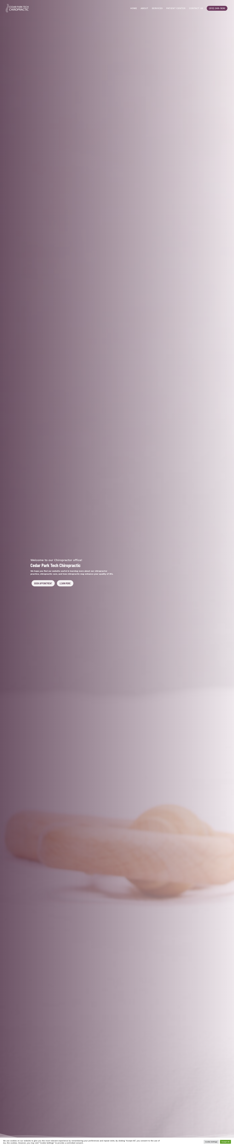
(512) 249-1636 (217, 8)
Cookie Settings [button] (211, 1142)
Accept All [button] (225, 1142)
